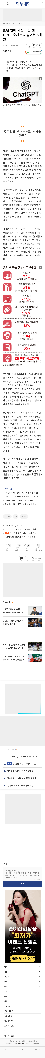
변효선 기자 (7, 51)
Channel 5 (8, 1031)
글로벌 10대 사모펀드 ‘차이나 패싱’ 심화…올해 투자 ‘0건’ (21, 537)
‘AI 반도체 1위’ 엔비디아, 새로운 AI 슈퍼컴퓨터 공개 (23, 492)
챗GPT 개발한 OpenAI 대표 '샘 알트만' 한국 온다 (23, 500)
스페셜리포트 (9, 1026)
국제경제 (19, 24)
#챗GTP (7, 516)
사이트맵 (37, 1049)
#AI (16, 516)
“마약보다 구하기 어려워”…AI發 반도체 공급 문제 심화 (23, 496)
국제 (12, 24)
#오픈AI (23, 516)
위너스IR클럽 (9, 1035)
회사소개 (7, 1049)
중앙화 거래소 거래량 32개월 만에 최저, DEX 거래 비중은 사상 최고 (23, 504)
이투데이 (5, 24)
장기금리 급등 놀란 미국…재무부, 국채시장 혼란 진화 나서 (21, 529)
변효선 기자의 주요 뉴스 (12, 525)
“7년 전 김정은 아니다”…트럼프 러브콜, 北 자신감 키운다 (22, 533)
